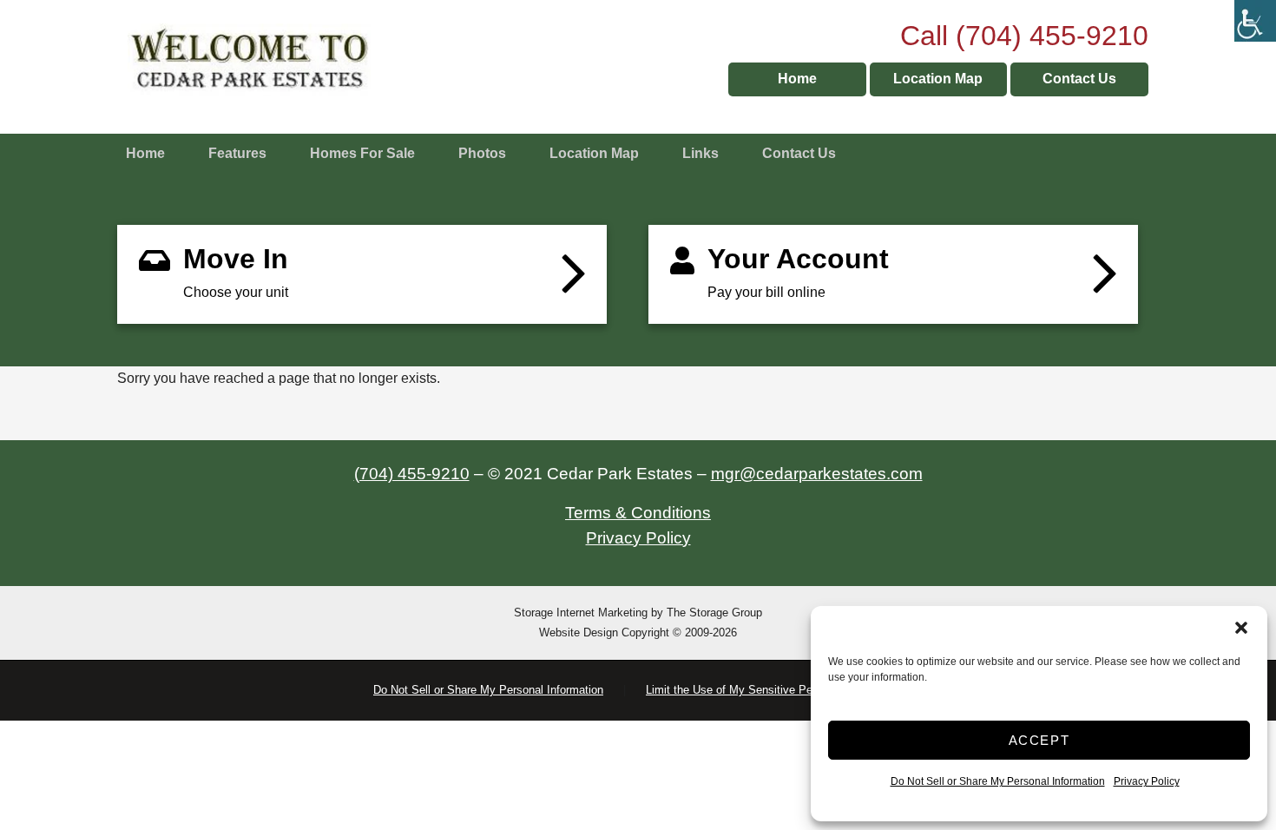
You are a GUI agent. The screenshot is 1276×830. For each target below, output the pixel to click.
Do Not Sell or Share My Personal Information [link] (998, 781)
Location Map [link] (938, 78)
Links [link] (700, 153)
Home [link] (797, 78)
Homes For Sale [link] (362, 153)
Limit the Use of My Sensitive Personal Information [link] (774, 689)
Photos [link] (482, 153)
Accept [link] (1039, 740)
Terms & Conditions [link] (638, 513)
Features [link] (237, 153)
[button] (1241, 627)
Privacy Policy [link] (1147, 781)
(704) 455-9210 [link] (412, 473)
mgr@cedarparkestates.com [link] (817, 473)
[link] (1255, 21)
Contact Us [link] (1079, 78)
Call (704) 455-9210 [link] (1024, 35)
